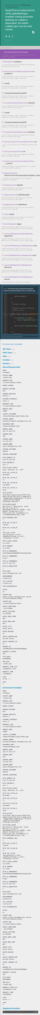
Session (6, 363)
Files (5, 356)
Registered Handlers (11, 1008)
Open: (19, 290)
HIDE (7, 41)
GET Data (7, 349)
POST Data (7, 352)
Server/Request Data (11, 367)
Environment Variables (12, 687)
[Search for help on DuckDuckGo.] (9, 36)
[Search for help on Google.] (6, 36)
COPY (33, 32)
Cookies (6, 360)
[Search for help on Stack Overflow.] (12, 36)
